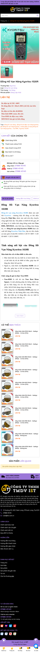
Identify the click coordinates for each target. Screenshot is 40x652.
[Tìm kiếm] (37, 15)
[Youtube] (10, 634)
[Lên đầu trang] (36, 635)
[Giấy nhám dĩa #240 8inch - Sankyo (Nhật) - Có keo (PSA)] (7, 412)
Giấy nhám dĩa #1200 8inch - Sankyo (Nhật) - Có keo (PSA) (26, 345)
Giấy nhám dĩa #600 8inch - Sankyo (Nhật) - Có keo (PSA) (26, 370)
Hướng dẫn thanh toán (8, 543)
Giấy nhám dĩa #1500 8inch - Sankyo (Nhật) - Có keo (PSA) (26, 332)
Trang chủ (3, 563)
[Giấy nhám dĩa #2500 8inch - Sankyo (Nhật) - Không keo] (7, 450)
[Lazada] (6, 626)
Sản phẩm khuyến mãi (8, 571)
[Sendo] (14, 626)
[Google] (14, 634)
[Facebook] (6, 634)
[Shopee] (1, 626)
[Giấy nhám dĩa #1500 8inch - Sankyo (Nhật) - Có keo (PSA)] (7, 335)
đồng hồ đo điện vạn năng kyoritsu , (28, 124)
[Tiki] (10, 626)
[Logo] (20, 9)
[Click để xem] (20, 44)
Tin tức (2, 573)
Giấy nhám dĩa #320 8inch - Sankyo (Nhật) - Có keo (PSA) (26, 396)
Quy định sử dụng (6, 533)
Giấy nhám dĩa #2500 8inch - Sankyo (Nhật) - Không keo (26, 447)
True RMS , (16, 128)
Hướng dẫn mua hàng (7, 541)
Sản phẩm (3, 568)
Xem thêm (20, 316)
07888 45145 (20, 165)
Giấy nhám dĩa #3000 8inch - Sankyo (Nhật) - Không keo (26, 434)
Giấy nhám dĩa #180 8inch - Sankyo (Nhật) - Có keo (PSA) (26, 422)
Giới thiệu (3, 565)
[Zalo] (1, 634)
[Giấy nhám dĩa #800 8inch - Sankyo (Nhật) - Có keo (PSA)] (7, 360)
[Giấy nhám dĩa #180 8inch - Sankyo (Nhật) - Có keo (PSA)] (7, 424)
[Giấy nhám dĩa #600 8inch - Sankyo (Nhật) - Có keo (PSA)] (7, 373)
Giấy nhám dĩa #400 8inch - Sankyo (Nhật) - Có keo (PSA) (26, 383)
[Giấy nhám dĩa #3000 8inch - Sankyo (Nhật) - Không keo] (7, 437)
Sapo (25, 644)
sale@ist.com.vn (8, 516)
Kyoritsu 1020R (23, 128)
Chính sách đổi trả (6, 530)
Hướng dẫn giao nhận (7, 546)
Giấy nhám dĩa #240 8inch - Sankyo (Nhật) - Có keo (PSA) (26, 409)
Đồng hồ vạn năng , (10, 124)
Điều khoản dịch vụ (6, 549)
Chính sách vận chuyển (8, 527)
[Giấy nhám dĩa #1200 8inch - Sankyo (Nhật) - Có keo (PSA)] (7, 348)
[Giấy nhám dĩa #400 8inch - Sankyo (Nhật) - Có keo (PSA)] (7, 386)
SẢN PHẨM (20, 461)
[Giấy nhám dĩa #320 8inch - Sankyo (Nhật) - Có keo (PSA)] (7, 399)
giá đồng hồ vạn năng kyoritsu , (10, 126)
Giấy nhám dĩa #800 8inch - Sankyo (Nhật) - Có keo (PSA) (26, 358)
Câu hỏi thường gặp (7, 576)
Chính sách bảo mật (7, 525)
